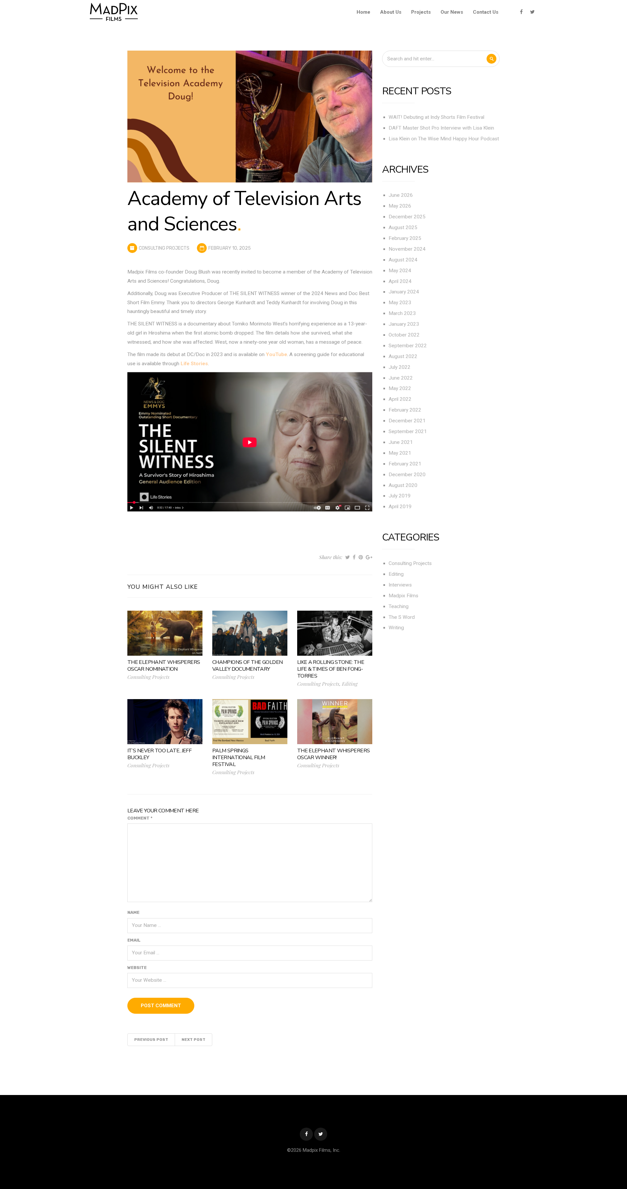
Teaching (399, 606)
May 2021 (400, 453)
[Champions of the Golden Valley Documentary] (249, 633)
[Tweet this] (347, 557)
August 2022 (403, 356)
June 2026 (401, 195)
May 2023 (400, 302)
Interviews (400, 585)
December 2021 (407, 421)
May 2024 (400, 271)
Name (133, 912)
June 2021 (401, 442)
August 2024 (403, 260)
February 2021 (405, 464)
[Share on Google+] (369, 557)
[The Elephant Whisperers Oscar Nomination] (164, 633)
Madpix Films (403, 596)
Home (363, 12)
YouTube (276, 354)
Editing (350, 683)
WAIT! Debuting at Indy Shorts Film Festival (436, 117)
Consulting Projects (164, 248)
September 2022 (408, 346)
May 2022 (400, 388)
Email (133, 940)
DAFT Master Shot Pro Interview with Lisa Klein (441, 128)
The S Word (402, 617)
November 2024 (407, 249)
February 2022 (405, 410)
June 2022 (401, 378)
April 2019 (400, 506)
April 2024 (400, 281)
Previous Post (151, 1039)
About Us (390, 12)
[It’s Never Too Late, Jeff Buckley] (164, 721)
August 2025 (403, 227)
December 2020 (407, 474)
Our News (452, 12)
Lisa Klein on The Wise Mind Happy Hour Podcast (444, 139)
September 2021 (408, 431)
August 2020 (403, 485)
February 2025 (405, 238)
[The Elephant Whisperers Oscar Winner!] (334, 721)
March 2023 (402, 313)
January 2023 (404, 324)
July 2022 (399, 367)
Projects (421, 12)
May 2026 (400, 206)
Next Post (193, 1039)
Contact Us (485, 12)
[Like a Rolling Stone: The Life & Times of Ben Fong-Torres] (334, 633)
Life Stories (194, 364)
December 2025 (407, 217)
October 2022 (404, 335)
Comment (140, 818)
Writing (396, 628)
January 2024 (404, 292)
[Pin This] (361, 557)
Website (137, 967)
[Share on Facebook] (354, 557)
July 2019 (399, 496)
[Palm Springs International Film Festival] (249, 721)
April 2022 (400, 399)
